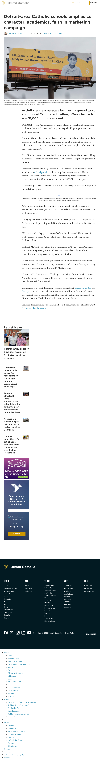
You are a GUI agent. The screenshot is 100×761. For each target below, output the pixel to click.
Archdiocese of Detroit (69, 595)
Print (61, 33)
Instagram (26, 291)
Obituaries (8, 612)
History (11, 693)
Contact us (68, 588)
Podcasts (28, 588)
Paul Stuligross (48, 617)
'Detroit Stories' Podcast (17, 681)
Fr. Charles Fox (13, 708)
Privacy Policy (69, 633)
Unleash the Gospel (15, 740)
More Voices (49, 621)
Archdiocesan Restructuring (19, 664)
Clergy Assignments (9, 608)
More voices (12, 716)
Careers (67, 607)
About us (68, 585)
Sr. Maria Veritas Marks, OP (50, 595)
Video (27, 585)
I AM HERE (13, 690)
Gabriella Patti (17, 33)
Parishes (67, 604)
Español (7, 615)
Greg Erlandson (14, 711)
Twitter (88, 287)
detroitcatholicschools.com (34, 308)
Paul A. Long (49, 608)
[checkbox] (16, 526)
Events (6, 618)
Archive (7, 757)
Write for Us (89, 591)
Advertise (88, 588)
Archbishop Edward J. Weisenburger (50, 588)
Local (6, 585)
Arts (5, 604)
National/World (10, 588)
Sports (6, 596)
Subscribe (93, 3)
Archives (67, 591)
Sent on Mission (14, 687)
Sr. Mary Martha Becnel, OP (48, 603)
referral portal (40, 172)
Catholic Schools (49, 33)
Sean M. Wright (47, 612)
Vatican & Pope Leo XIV (10, 592)
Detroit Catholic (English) (14, 754)
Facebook (79, 287)
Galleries (28, 591)
